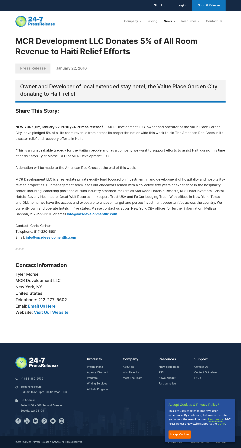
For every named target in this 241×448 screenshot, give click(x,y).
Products (94, 359)
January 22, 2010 (71, 68)
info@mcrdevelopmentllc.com (92, 214)
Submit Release (209, 5)
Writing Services (97, 383)
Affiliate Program (97, 389)
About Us (128, 367)
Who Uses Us (131, 372)
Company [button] (131, 21)
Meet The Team (132, 378)
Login (182, 5)
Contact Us (214, 21)
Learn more (215, 419)
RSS (161, 372)
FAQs (197, 378)
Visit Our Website (51, 312)
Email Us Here (42, 306)
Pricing (152, 21)
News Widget (167, 378)
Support (201, 359)
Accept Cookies (179, 434)
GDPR (221, 423)
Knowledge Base (169, 367)
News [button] (168, 21)
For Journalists (168, 383)
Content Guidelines (206, 372)
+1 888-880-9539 (31, 379)
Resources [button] (189, 21)
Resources (167, 359)
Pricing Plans (95, 367)
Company (130, 359)
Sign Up (159, 5)
